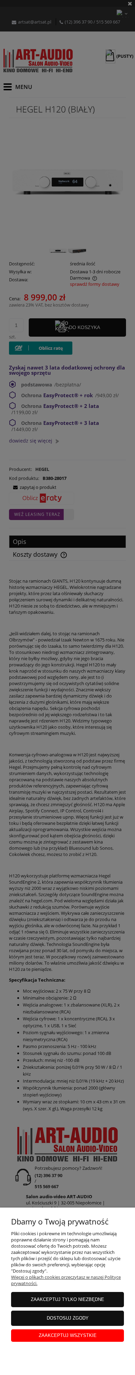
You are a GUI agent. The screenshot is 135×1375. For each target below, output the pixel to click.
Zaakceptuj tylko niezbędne (67, 1299)
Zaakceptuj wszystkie (68, 1335)
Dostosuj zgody (68, 1318)
